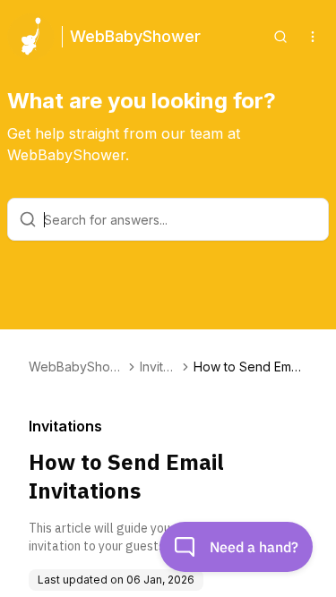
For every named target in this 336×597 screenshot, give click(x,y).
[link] (250, 367)
